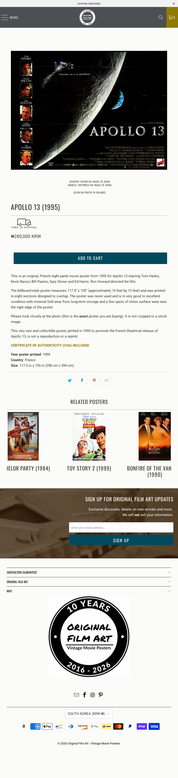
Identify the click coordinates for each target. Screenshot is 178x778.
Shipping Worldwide (89, 3)
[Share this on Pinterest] (94, 380)
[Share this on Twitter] (70, 380)
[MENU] (2, 17)
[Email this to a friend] (107, 380)
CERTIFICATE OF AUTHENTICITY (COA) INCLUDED (50, 345)
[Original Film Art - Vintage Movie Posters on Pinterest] (100, 695)
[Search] (160, 17)
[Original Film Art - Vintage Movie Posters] (87, 17)
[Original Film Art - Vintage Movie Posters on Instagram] (92, 695)
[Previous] (14, 111)
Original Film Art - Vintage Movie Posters (94, 743)
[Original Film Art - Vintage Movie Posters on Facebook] (84, 695)
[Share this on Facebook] (82, 380)
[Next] (163, 111)
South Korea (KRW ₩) (86, 714)
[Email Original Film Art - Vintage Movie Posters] (76, 695)
